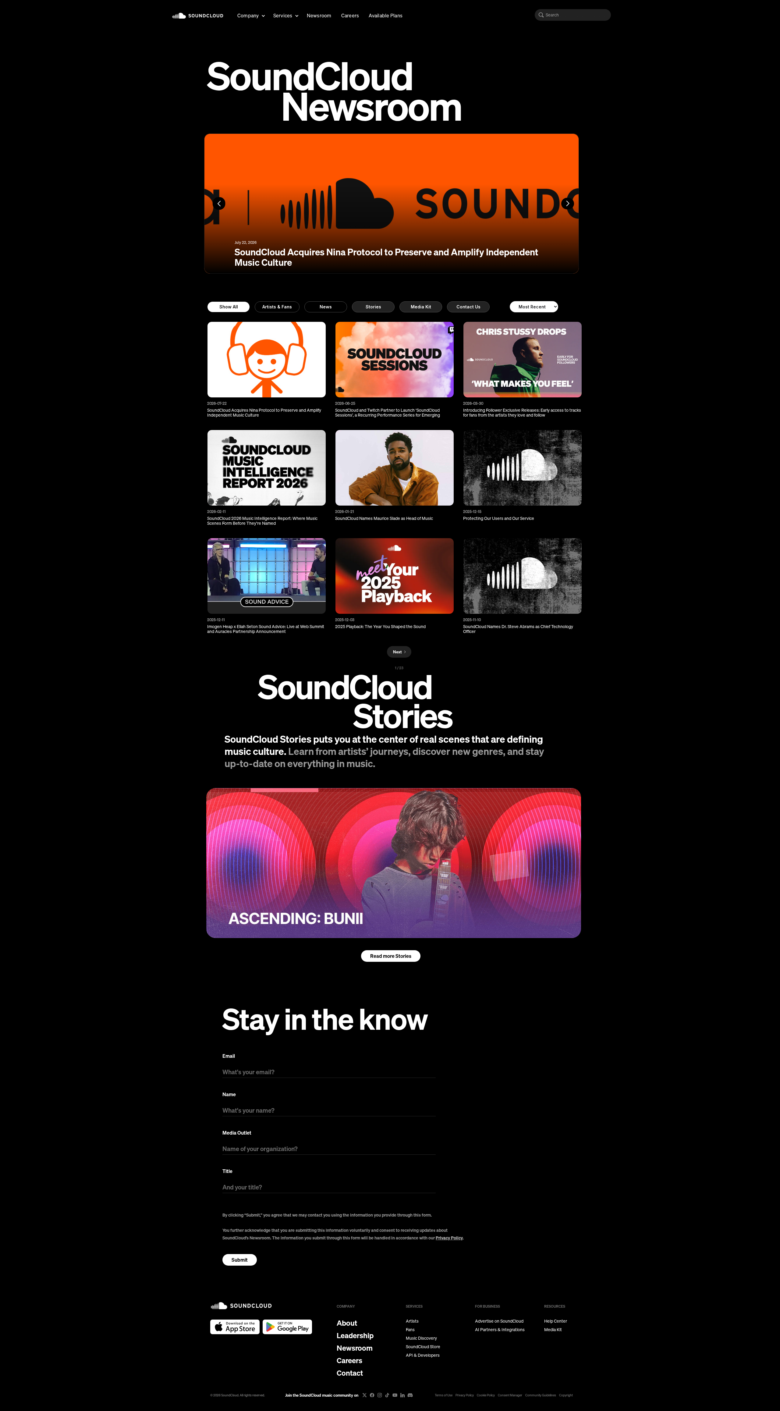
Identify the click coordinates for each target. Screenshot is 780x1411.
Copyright (566, 1395)
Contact (350, 1373)
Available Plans (385, 15)
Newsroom (319, 15)
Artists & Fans (277, 306)
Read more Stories (390, 956)
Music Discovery (421, 1338)
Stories (373, 306)
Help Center (555, 1321)
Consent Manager (510, 1395)
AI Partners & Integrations (500, 1329)
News (326, 306)
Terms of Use (443, 1395)
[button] (250, 14)
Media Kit (421, 306)
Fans (410, 1329)
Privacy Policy (449, 1238)
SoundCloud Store (423, 1346)
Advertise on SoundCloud (499, 1321)
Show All (228, 306)
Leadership (355, 1335)
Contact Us (468, 306)
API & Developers (423, 1355)
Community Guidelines (540, 1395)
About (347, 1323)
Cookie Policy (486, 1395)
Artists (412, 1321)
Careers (350, 15)
